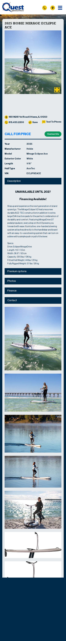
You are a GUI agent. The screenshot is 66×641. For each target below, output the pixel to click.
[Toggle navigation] (60, 8)
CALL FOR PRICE (18, 134)
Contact (12, 300)
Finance (12, 290)
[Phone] (46, 8)
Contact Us (53, 134)
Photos (11, 281)
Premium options (17, 271)
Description (14, 181)
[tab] (33, 181)
